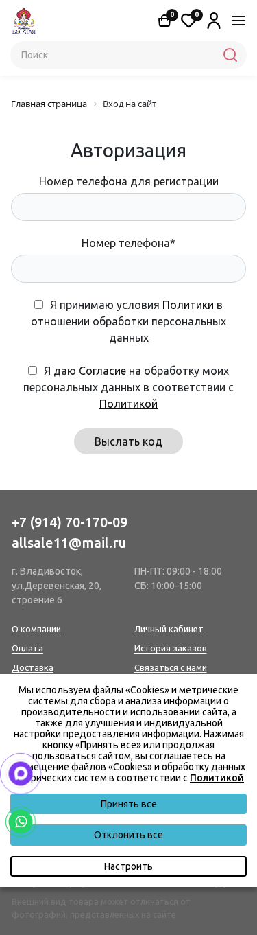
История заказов (170, 648)
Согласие (102, 371)
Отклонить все (128, 834)
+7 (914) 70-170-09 (69, 522)
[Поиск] (230, 55)
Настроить (128, 866)
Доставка (32, 667)
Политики (188, 305)
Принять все (129, 803)
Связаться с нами (170, 667)
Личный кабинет (169, 629)
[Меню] (238, 20)
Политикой (128, 403)
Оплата (27, 648)
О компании (36, 629)
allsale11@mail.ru (69, 543)
